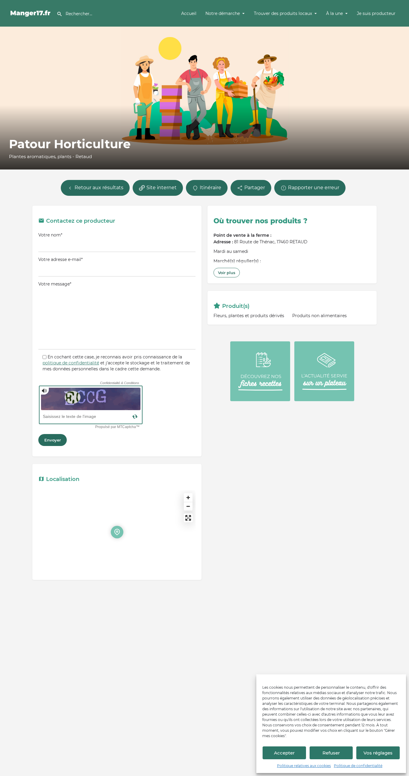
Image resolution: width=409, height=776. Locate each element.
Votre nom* (50, 235)
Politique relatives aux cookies (304, 765)
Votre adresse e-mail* (60, 259)
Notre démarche (222, 13)
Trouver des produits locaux (283, 13)
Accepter (284, 753)
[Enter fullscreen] (188, 518)
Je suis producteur (376, 13)
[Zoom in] (188, 497)
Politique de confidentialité (358, 765)
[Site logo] (31, 13)
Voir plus (226, 272)
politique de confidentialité (71, 363)
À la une (334, 13)
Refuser (331, 753)
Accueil (188, 13)
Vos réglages (378, 753)
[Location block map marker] (117, 532)
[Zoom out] (188, 506)
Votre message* (54, 284)
